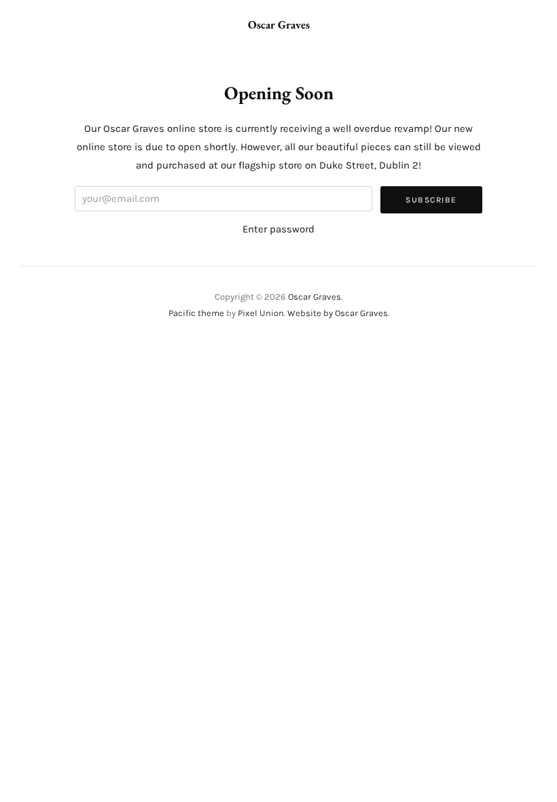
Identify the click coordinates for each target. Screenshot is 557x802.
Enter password (278, 229)
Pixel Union (261, 313)
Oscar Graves (279, 24)
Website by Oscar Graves (337, 313)
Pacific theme (196, 313)
